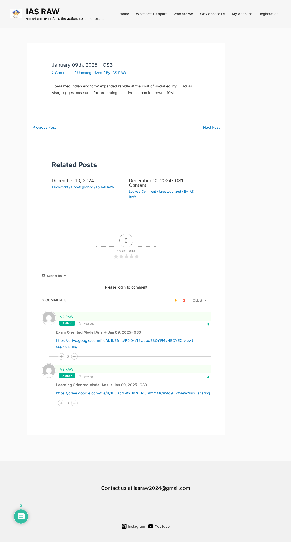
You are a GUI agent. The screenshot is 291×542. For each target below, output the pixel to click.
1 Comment (60, 187)
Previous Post (42, 127)
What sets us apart (151, 14)
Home (124, 14)
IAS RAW (43, 11)
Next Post (213, 127)
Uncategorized (89, 72)
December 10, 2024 (73, 180)
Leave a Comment (142, 191)
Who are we (183, 14)
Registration (268, 14)
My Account (242, 14)
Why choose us (212, 14)
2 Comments (62, 72)
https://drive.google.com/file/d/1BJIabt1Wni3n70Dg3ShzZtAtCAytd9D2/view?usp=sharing (133, 393)
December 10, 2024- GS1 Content (156, 183)
